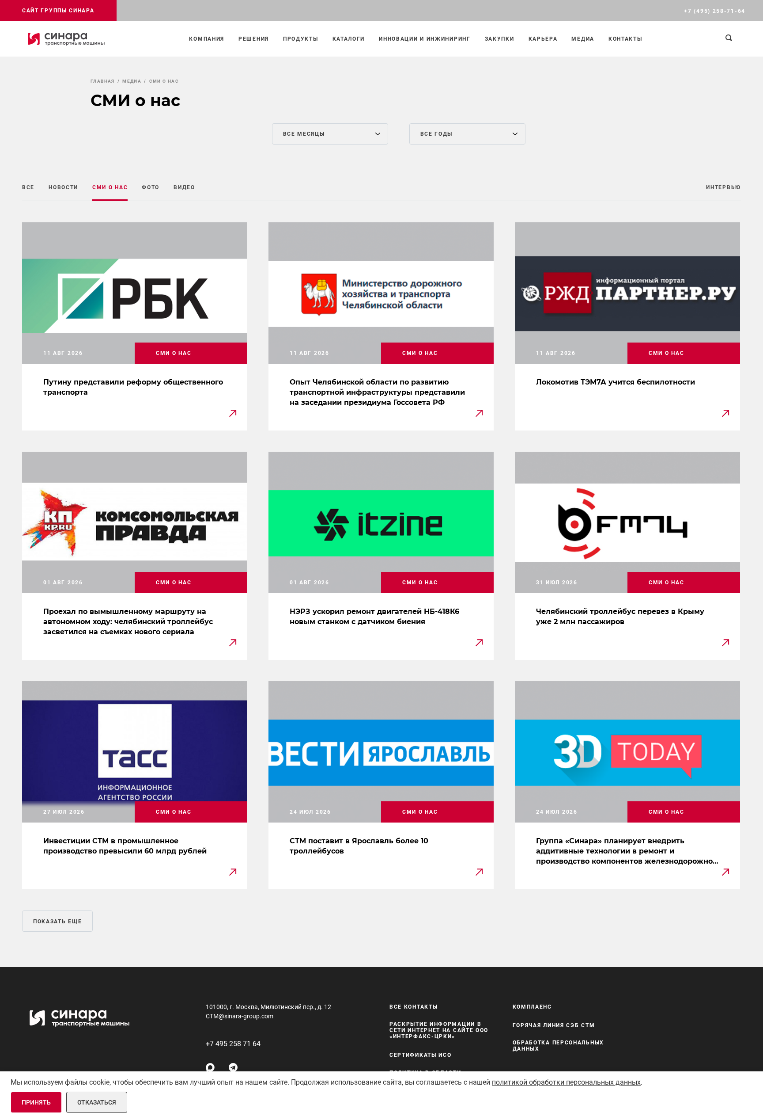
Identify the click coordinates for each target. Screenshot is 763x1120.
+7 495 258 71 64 (233, 1044)
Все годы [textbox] (436, 134)
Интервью (723, 187)
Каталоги (348, 39)
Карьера (543, 39)
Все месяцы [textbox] (304, 134)
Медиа (582, 39)
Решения (253, 39)
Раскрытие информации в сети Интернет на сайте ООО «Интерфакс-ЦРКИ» (438, 1030)
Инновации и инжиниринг (424, 39)
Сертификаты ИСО (420, 1055)
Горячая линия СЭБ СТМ (554, 1025)
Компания (206, 39)
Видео (184, 187)
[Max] (210, 1067)
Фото (150, 187)
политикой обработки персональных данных (566, 1082)
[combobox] (330, 134)
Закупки (499, 39)
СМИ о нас (110, 187)
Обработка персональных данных (558, 1046)
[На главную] (66, 39)
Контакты (625, 39)
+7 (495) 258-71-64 (714, 11)
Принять (36, 1102)
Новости (63, 187)
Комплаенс (532, 1007)
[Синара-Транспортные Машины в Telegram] (233, 1067)
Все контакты (413, 1007)
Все (28, 187)
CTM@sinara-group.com (239, 1016)
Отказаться (96, 1102)
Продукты (300, 39)
